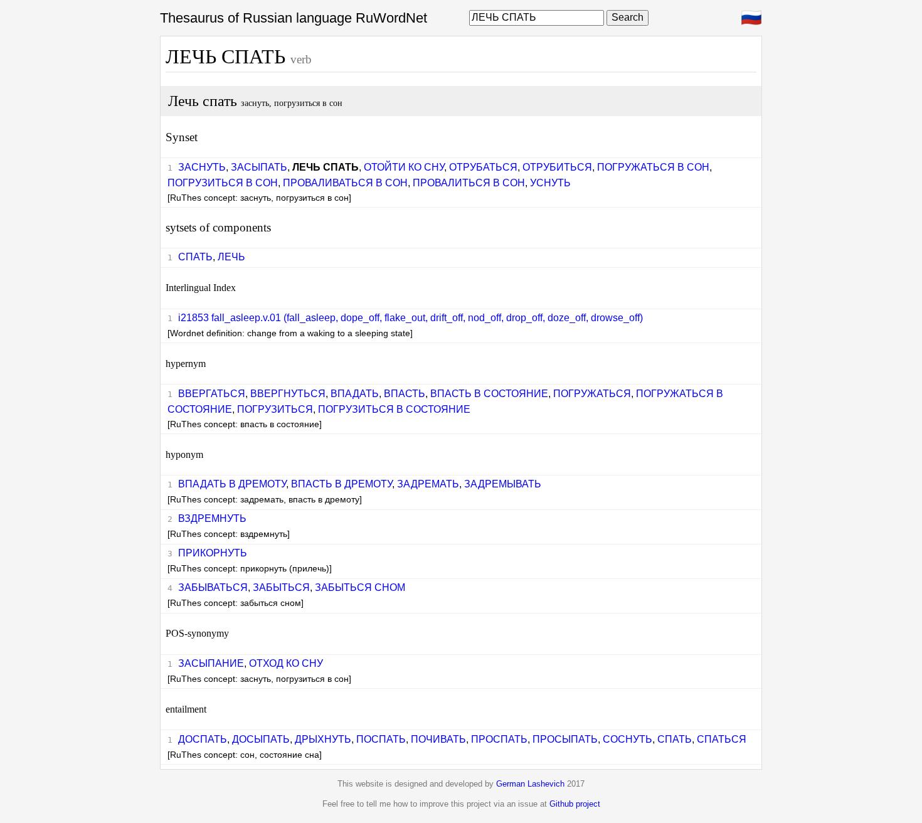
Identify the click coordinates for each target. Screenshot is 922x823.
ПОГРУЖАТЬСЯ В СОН (653, 167)
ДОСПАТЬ (202, 739)
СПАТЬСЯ (721, 739)
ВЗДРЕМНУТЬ (212, 518)
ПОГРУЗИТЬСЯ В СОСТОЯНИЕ (394, 409)
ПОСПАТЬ (381, 739)
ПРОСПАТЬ (499, 739)
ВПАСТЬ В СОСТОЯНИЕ (489, 393)
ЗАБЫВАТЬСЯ (213, 587)
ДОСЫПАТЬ (261, 739)
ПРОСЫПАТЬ (565, 739)
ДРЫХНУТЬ (323, 739)
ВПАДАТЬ (355, 393)
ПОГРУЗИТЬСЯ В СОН (222, 183)
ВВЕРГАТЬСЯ (211, 393)
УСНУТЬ (550, 183)
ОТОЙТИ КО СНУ (404, 167)
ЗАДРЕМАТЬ (428, 484)
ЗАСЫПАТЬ (259, 167)
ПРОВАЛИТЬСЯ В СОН (469, 183)
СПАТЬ (195, 257)
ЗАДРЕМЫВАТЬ (502, 484)
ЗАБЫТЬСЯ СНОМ (360, 587)
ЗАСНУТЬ (202, 167)
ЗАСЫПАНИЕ (211, 663)
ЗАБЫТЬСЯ (281, 587)
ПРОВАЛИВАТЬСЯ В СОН (345, 183)
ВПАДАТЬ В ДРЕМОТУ (232, 484)
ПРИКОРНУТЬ (212, 553)
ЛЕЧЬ (231, 257)
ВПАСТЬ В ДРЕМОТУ (341, 484)
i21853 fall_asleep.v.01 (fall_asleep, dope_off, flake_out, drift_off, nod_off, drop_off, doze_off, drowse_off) (410, 317)
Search (628, 17)
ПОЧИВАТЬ (438, 739)
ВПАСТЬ (404, 393)
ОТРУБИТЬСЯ (557, 167)
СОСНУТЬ (627, 739)
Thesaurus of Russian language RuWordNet (293, 18)
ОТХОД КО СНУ (286, 663)
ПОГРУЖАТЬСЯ (592, 393)
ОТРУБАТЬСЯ (483, 167)
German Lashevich (530, 783)
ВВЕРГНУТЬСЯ (288, 393)
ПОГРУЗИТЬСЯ (275, 409)
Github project (574, 804)
